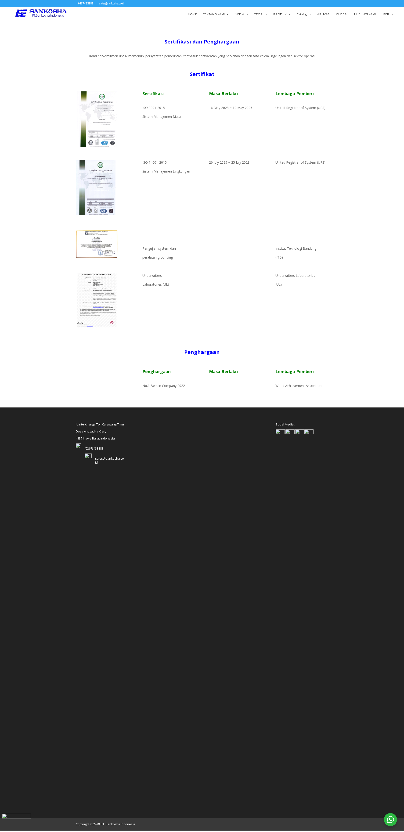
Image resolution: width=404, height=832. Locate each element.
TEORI (258, 14)
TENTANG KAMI (214, 14)
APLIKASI (323, 14)
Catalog (301, 14)
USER (385, 14)
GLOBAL (342, 14)
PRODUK (279, 14)
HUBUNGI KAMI (365, 14)
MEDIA (239, 14)
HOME (192, 14)
